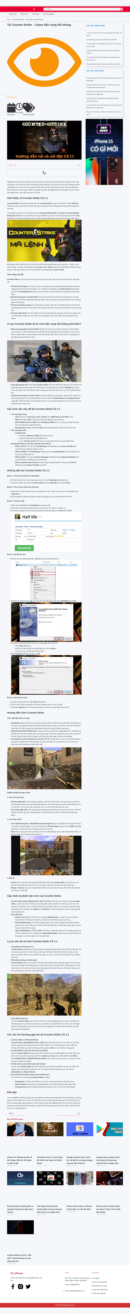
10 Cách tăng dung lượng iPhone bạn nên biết (101, 39)
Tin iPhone (13, 9)
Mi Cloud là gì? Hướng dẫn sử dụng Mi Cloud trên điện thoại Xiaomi (20, 1209)
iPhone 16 (24, 14)
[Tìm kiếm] (121, 9)
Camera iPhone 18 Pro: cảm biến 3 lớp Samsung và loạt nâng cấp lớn (19, 1258)
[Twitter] (28, 1286)
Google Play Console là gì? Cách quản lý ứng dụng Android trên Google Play (108, 1160)
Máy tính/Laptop (29, 114)
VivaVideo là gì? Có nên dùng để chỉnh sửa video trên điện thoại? (50, 1160)
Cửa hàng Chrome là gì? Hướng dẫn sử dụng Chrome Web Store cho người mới (49, 1209)
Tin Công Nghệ (48, 14)
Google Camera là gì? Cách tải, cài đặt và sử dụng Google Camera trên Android (80, 1160)
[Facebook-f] (12, 1286)
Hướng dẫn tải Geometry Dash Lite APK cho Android (103, 64)
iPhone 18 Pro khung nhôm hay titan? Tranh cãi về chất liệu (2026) (108, 1209)
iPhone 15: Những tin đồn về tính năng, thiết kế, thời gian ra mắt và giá (19, 1160)
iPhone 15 (13, 14)
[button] (34, 9)
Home (9, 19)
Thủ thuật (35, 14)
